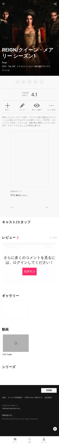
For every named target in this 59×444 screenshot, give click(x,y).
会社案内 (48, 397)
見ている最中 (37, 110)
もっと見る (51, 110)
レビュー (22, 110)
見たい (7, 110)
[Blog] (55, 429)
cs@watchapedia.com (11, 408)
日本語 (49, 390)
